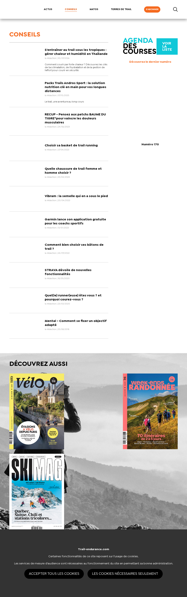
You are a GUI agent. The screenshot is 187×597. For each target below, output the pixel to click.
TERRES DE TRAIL (121, 9)
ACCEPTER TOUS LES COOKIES (54, 573)
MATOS (94, 9)
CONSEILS (71, 9)
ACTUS (48, 9)
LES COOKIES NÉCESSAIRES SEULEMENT (125, 573)
